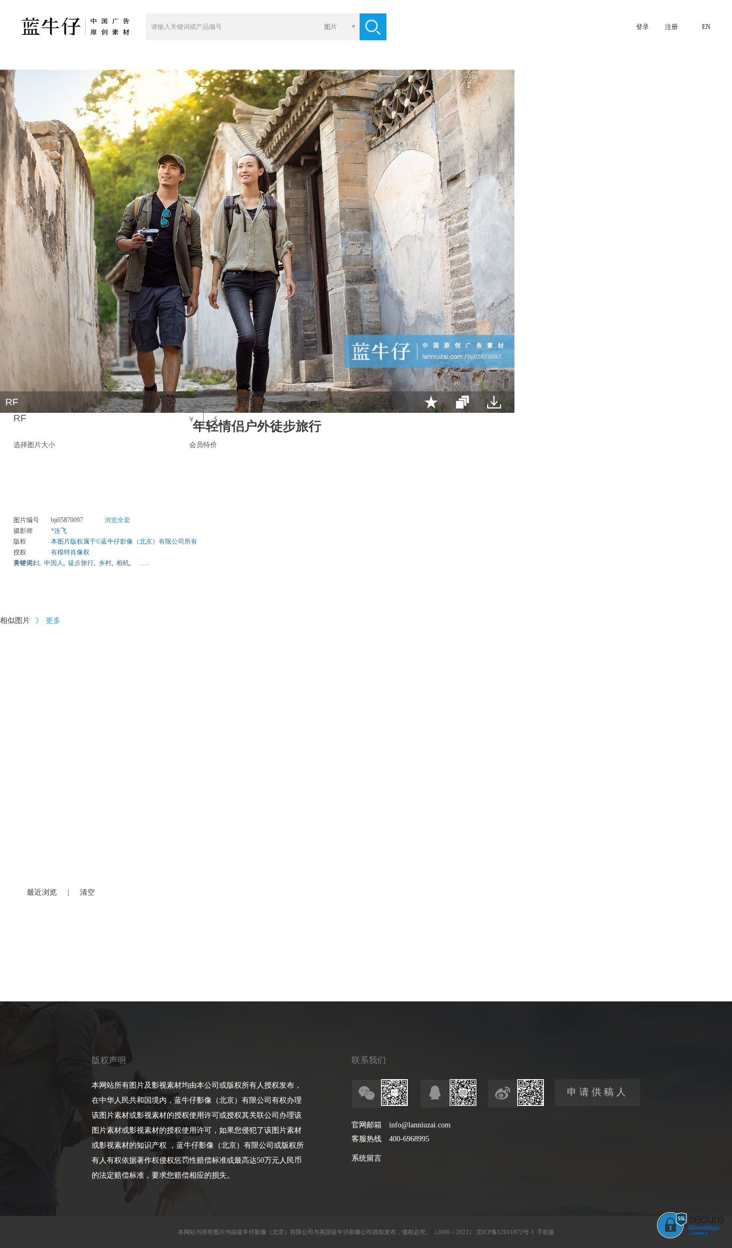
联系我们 (369, 1060)
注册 (671, 27)
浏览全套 (117, 520)
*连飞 (59, 530)
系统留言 (367, 1158)
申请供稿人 (598, 1092)
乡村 (105, 563)
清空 (87, 892)
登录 (642, 27)
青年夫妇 (26, 563)
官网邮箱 (367, 1125)
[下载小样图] (494, 402)
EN (706, 27)
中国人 (53, 563)
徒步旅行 (81, 563)
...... (144, 563)
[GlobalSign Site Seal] (690, 1236)
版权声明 (109, 1060)
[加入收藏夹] (431, 402)
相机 (122, 563)
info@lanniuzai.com (420, 1125)
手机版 (546, 1232)
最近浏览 (42, 892)
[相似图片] (462, 402)
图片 (330, 27)
